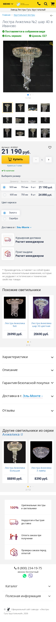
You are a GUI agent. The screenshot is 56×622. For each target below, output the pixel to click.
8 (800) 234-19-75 (29, 569)
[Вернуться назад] (51, 15)
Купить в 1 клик (14, 165)
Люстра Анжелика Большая (15, 469)
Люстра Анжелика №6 (15, 325)
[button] (28, 94)
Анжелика (11, 434)
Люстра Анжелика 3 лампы (41, 469)
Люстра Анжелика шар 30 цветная (41, 325)
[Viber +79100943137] (30, 575)
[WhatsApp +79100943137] (24, 575)
